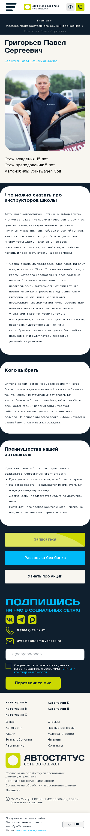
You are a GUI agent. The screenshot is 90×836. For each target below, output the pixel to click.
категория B (16, 708)
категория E (58, 708)
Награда (54, 739)
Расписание (15, 745)
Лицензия (13, 790)
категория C (16, 714)
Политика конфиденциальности (30, 781)
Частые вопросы (61, 727)
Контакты (55, 745)
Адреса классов (61, 733)
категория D (58, 702)
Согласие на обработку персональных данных (41, 785)
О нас (10, 721)
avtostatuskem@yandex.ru (39, 641)
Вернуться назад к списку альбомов (31, 61)
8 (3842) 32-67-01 (31, 630)
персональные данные (30, 830)
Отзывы (54, 721)
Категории (14, 727)
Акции (10, 733)
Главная (43, 20)
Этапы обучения (19, 739)
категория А (16, 702)
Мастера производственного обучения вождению (43, 26)
